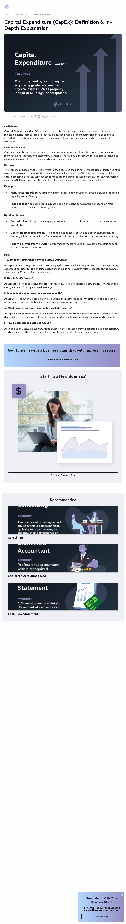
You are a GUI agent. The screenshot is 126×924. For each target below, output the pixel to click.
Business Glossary (21, 14)
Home (7, 14)
